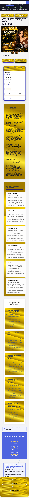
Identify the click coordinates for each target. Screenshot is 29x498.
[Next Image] (26, 39)
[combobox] (13, 2)
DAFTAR (21, 15)
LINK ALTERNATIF (15, 490)
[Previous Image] (2, 39)
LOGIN (8, 15)
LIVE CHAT (15, 493)
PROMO (15, 479)
